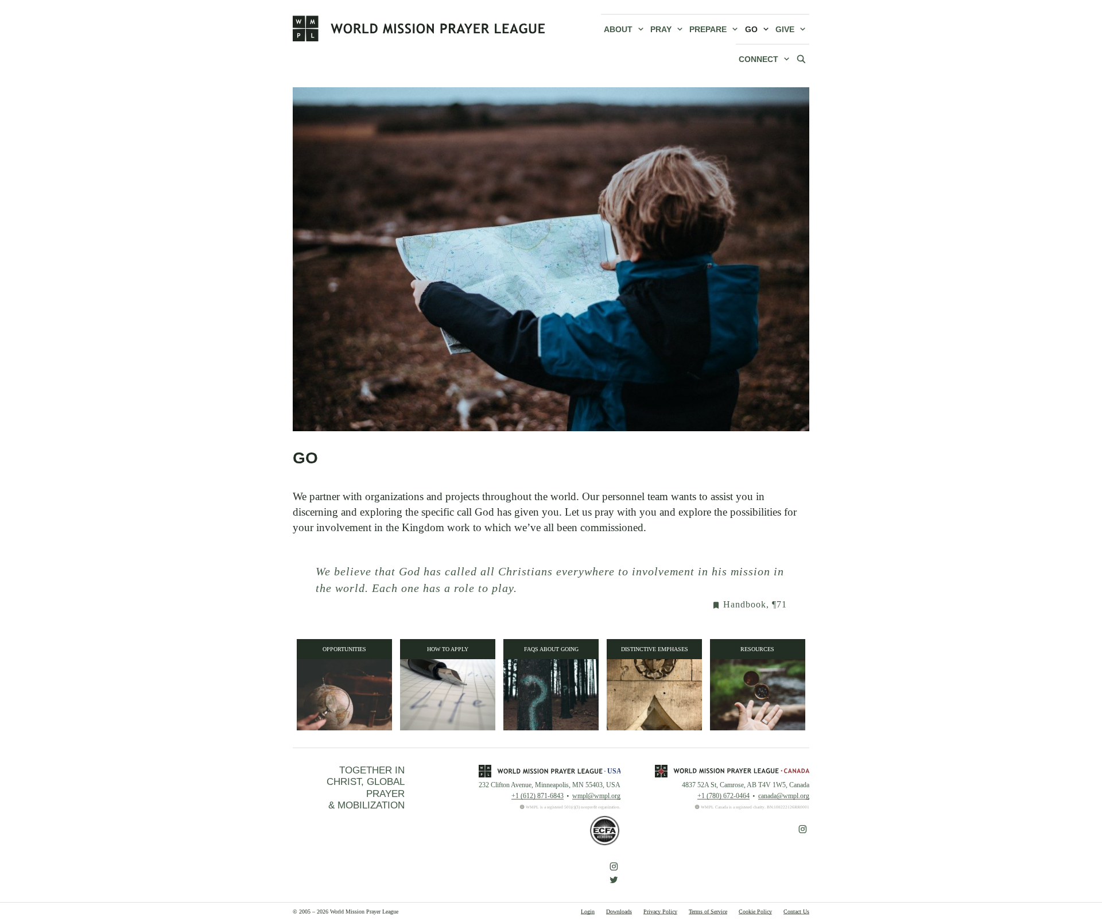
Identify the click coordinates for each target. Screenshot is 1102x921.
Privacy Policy (660, 911)
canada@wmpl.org (783, 796)
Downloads (619, 911)
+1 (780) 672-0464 (723, 796)
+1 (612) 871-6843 (537, 796)
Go (751, 29)
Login (588, 911)
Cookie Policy (755, 911)
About (618, 29)
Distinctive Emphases (654, 649)
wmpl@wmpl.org (596, 796)
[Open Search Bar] (801, 58)
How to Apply (447, 649)
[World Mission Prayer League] (419, 28)
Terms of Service (708, 911)
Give (784, 29)
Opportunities (344, 649)
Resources (757, 649)
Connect (758, 59)
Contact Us (796, 911)
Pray (661, 29)
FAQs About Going (551, 649)
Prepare (708, 29)
